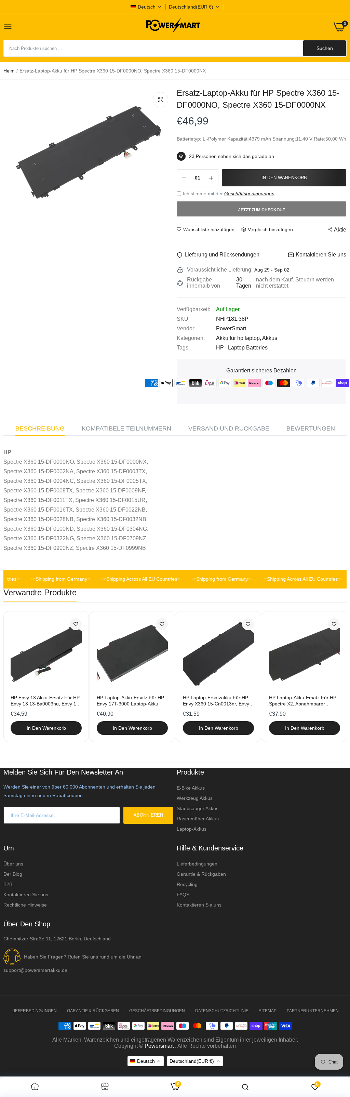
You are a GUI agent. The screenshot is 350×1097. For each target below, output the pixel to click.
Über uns (13, 864)
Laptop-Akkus (191, 829)
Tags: (183, 348)
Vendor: (186, 328)
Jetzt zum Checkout (261, 210)
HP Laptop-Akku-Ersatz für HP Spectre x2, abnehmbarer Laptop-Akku (302, 701)
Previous (20, 676)
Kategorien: (191, 338)
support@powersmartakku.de (35, 970)
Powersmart (159, 1046)
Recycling (187, 884)
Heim (9, 71)
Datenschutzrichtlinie (221, 1010)
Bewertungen (310, 428)
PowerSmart (231, 328)
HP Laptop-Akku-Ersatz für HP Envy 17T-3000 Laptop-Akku (130, 700)
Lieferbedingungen (197, 864)
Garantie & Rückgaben (201, 874)
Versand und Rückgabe (228, 428)
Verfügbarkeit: (193, 309)
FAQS (183, 894)
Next (329, 676)
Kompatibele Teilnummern (126, 428)
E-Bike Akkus (191, 788)
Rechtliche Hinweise (25, 905)
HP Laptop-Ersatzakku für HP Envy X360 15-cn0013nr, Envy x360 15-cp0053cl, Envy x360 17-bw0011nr (216, 701)
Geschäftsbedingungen (249, 193)
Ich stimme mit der (228, 193)
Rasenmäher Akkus (198, 818)
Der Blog (12, 874)
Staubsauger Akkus (197, 808)
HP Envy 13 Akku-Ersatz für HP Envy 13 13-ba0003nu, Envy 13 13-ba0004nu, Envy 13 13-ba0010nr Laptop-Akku (45, 701)
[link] (76, 624)
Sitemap (268, 1010)
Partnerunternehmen (313, 1010)
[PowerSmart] (173, 27)
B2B (7, 884)
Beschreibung (40, 428)
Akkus (269, 338)
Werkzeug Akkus (195, 798)
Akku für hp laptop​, (239, 338)
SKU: (183, 319)
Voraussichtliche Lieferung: (220, 270)
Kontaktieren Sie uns (25, 894)
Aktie (340, 230)
